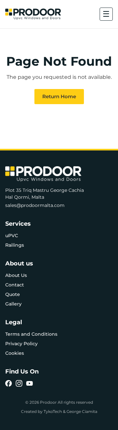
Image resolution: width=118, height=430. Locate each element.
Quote (12, 294)
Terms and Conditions (31, 334)
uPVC (11, 235)
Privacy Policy (21, 344)
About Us (16, 275)
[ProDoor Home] (33, 14)
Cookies (14, 353)
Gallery (13, 304)
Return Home (59, 96)
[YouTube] (29, 383)
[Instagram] (19, 383)
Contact (14, 285)
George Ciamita (82, 411)
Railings (14, 245)
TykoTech (53, 411)
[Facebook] (8, 383)
